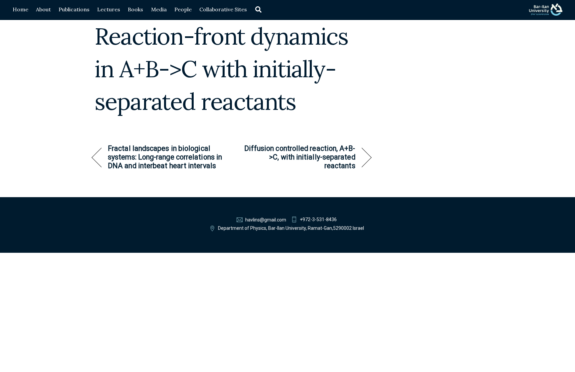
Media (159, 9)
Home (20, 9)
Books (135, 9)
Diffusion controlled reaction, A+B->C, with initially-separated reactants (297, 157)
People (183, 9)
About (43, 9)
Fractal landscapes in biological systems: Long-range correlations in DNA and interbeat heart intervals (165, 157)
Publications (74, 9)
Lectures (108, 9)
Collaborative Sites (223, 9)
